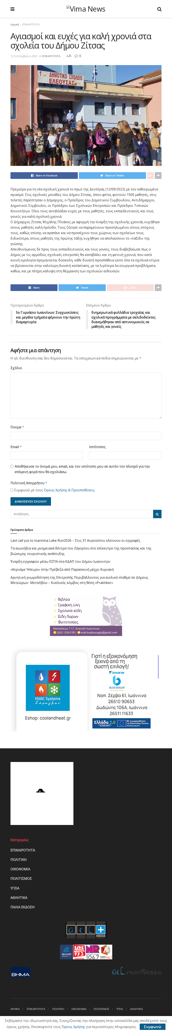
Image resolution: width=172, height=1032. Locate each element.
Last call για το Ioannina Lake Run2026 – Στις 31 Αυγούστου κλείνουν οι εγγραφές (75, 540)
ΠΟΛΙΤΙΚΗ (18, 859)
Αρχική (14, 24)
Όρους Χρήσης (73, 1026)
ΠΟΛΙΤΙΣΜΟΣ (21, 878)
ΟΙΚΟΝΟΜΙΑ (20, 869)
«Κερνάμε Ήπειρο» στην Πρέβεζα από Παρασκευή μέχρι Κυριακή (62, 569)
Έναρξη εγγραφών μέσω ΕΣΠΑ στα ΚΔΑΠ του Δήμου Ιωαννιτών (60, 561)
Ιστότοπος (97, 447)
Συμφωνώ (152, 1026)
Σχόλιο (16, 368)
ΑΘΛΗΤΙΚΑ (18, 897)
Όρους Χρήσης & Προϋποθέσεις (69, 490)
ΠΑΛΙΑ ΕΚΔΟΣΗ (22, 907)
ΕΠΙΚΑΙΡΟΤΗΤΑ (31, 24)
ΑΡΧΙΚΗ (15, 1009)
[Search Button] (157, 514)
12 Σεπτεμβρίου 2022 (23, 56)
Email (16, 447)
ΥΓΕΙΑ (14, 888)
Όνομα (17, 427)
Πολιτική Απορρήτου (28, 483)
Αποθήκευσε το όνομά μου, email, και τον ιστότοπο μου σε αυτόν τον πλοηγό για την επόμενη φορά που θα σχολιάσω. (82, 469)
